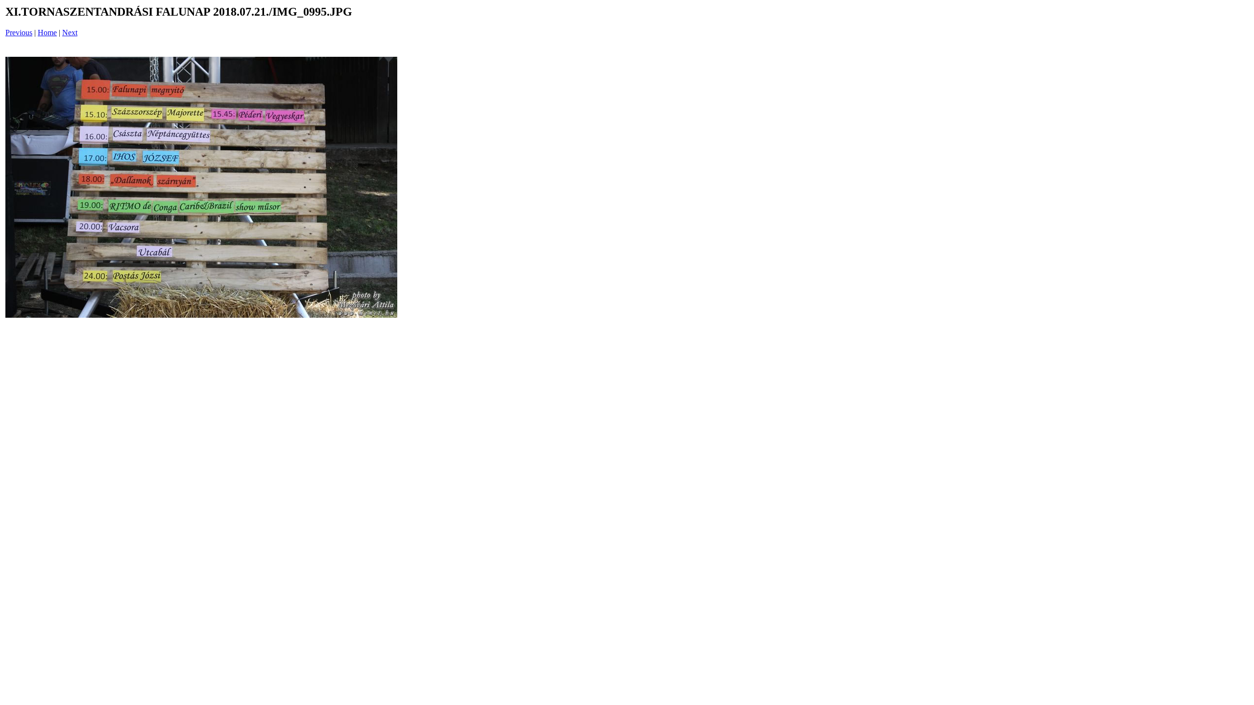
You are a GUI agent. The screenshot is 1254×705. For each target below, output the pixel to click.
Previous (18, 32)
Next (69, 32)
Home (47, 32)
